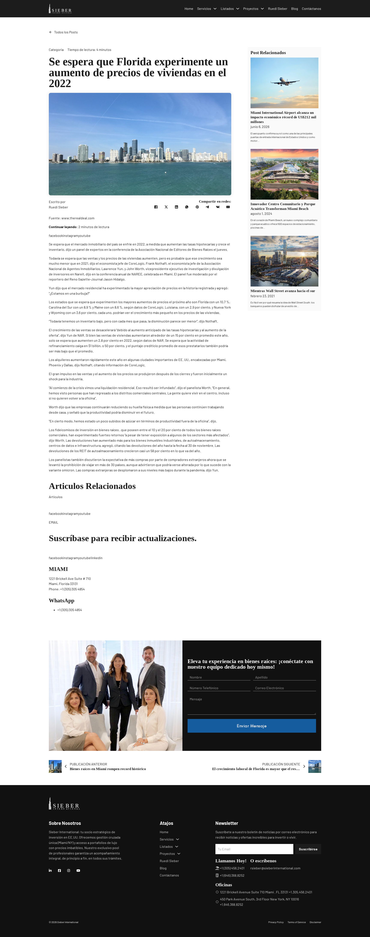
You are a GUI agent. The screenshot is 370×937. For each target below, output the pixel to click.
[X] (166, 207)
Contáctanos (311, 8)
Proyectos (250, 8)
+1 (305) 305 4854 (72, 589)
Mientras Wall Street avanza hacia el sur (283, 291)
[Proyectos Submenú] (262, 8)
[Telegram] (207, 207)
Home (189, 8)
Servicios (204, 8)
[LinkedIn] (176, 207)
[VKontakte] (218, 207)
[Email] (228, 207)
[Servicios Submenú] (215, 8)
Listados (227, 8)
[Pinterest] (197, 207)
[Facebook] (156, 207)
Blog (294, 8)
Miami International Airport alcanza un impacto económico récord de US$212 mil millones (283, 117)
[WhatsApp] (187, 207)
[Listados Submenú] (237, 8)
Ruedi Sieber (277, 8)
